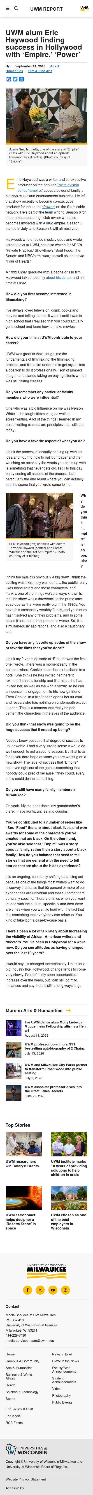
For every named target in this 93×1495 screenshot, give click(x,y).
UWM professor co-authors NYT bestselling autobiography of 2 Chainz (55, 1046)
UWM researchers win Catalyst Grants (22, 1163)
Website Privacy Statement (26, 1479)
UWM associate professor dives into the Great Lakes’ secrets (53, 1088)
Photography (61, 1395)
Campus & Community (23, 1360)
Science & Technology (22, 1391)
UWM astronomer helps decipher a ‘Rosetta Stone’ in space (21, 1221)
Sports (10, 1398)
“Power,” (48, 206)
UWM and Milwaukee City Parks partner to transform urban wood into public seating (56, 1068)
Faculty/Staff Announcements (64, 1369)
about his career (59, 277)
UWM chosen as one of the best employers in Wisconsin (68, 1221)
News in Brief (62, 1354)
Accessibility (15, 1487)
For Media (13, 1415)
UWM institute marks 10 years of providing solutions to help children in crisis (69, 1168)
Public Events (62, 1402)
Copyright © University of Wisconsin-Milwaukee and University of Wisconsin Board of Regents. (44, 1464)
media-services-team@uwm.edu (30, 1340)
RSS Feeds (14, 1422)
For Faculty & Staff (19, 1408)
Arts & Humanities (19, 1367)
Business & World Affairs (19, 1376)
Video (56, 1388)
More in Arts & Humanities (35, 1010)
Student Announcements (64, 1380)
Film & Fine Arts (40, 71)
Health (10, 1384)
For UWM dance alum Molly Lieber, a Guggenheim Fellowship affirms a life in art (56, 1026)
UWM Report (46, 8)
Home (10, 1354)
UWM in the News (65, 1360)
